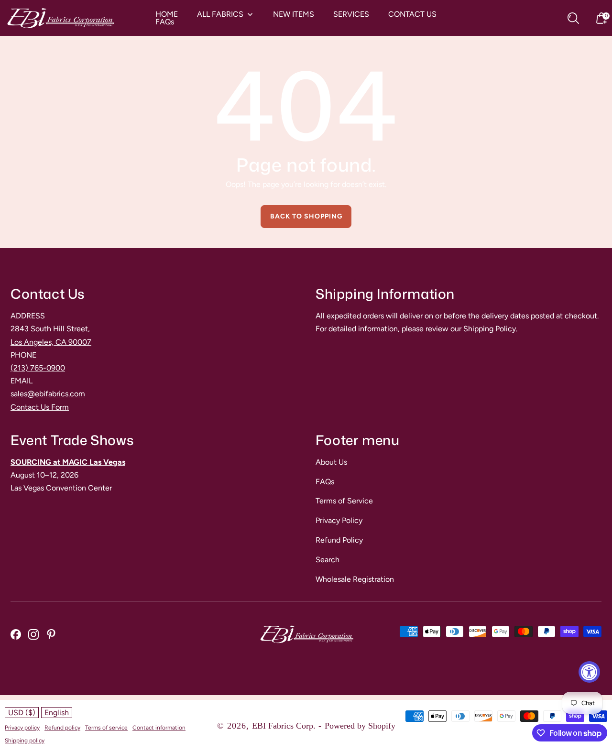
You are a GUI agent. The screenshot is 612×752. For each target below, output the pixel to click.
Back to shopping (306, 216)
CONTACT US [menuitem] (412, 14)
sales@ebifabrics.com (48, 393)
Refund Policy (339, 540)
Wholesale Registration (355, 579)
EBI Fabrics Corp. (284, 725)
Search (327, 559)
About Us (331, 462)
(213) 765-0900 (38, 367)
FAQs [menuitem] (164, 22)
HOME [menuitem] (166, 14)
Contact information (159, 727)
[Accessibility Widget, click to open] (589, 672)
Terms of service (106, 727)
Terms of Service (344, 500)
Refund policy (62, 727)
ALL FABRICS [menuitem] (220, 14)
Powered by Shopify (360, 725)
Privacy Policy (339, 520)
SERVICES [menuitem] (351, 14)
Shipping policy (24, 740)
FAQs (325, 481)
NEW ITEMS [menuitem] (293, 14)
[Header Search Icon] (573, 18)
